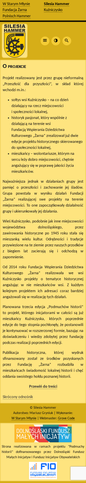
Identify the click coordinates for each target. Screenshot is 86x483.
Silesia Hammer (56, 4)
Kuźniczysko (53, 10)
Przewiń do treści (43, 387)
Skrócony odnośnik (18, 397)
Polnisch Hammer (17, 16)
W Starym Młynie (16, 4)
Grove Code (66, 418)
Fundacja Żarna (15, 10)
